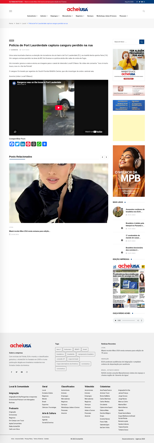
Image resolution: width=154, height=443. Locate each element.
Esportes (45, 404)
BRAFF (77, 349)
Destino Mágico (105, 413)
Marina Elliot (122, 404)
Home (11, 23)
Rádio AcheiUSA (14, 426)
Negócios (79, 16)
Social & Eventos (47, 422)
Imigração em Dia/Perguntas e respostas (23, 397)
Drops (102, 416)
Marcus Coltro (123, 401)
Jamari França (123, 393)
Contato (46, 439)
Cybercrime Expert (106, 407)
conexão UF (61, 359)
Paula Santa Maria (124, 413)
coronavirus (85, 364)
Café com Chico (14, 429)
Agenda (44, 420)
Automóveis (31, 16)
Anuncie (64, 413)
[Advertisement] (129, 128)
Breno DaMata (105, 396)
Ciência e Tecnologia (49, 407)
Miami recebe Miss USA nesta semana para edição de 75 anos (45, 2)
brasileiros (60, 354)
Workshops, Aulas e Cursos (106, 16)
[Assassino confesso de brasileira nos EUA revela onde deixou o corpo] (118, 212)
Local (24, 23)
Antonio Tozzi (104, 393)
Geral (17, 23)
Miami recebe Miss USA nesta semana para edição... (29, 231)
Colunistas (105, 386)
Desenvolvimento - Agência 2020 (133, 439)
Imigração (105, 359)
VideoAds (89, 386)
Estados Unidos (113, 370)
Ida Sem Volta (104, 427)
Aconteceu (46, 417)
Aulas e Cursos (90, 410)
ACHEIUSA (14, 50)
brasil (85, 349)
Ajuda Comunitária (15, 423)
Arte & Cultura (49, 413)
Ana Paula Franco (106, 390)
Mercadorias (66, 16)
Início (12, 439)
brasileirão (70, 354)
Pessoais (123, 16)
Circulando (103, 404)
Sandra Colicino (123, 424)
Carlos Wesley (104, 401)
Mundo (44, 399)
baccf (59, 349)
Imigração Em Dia (124, 390)
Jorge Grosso (122, 396)
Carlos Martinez (105, 399)
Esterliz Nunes (105, 419)
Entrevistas (13, 415)
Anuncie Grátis (19, 439)
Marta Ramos (123, 407)
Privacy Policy (28, 439)
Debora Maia (104, 410)
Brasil (103, 370)
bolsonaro (67, 349)
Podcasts (13, 408)
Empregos (54, 16)
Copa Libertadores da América (67, 364)
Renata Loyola (123, 421)
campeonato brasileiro (86, 354)
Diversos (88, 407)
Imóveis (43, 16)
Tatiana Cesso (123, 430)
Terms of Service (38, 439)
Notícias (12, 402)
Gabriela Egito (104, 425)
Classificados (67, 386)
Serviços (90, 16)
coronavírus (61, 369)
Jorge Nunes (122, 399)
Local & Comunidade (19, 386)
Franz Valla (103, 422)
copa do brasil (73, 359)
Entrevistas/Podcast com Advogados (22, 399)
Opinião (120, 410)
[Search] (144, 11)
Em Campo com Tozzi (16, 420)
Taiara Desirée (123, 427)
